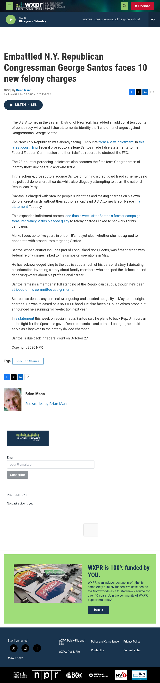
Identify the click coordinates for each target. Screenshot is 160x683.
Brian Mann (23, 90)
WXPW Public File (69, 651)
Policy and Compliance (105, 641)
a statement (24, 318)
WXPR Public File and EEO (71, 642)
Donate (144, 6)
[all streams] (154, 19)
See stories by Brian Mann (46, 403)
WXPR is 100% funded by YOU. (118, 571)
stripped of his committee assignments (42, 289)
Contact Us (98, 650)
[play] (11, 19)
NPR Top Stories (28, 361)
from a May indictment (116, 142)
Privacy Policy (132, 641)
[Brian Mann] (12, 399)
